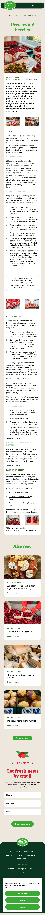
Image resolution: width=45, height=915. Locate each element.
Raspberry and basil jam (18, 493)
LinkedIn (21, 873)
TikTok (31, 869)
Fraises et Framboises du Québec (23, 512)
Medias (18, 851)
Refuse (22, 900)
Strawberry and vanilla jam (19, 496)
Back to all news (22, 738)
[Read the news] (22, 576)
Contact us (28, 851)
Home (10, 16)
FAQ (10, 851)
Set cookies (21, 859)
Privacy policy (30, 855)
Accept (22, 907)
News (17, 16)
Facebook (11, 869)
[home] (10, 9)
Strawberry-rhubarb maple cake (21, 503)
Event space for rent (14, 855)
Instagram (22, 869)
